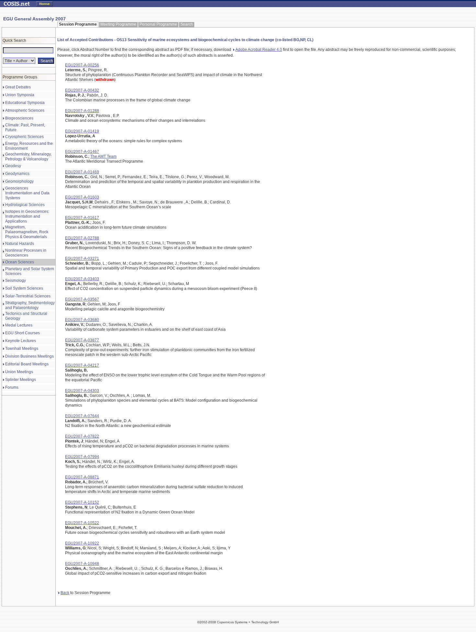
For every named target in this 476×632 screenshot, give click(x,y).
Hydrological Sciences (25, 204)
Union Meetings (19, 372)
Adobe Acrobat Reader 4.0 (258, 49)
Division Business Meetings (29, 356)
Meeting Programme (118, 24)
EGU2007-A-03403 (82, 279)
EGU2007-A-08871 (82, 477)
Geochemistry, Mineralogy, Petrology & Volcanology (28, 156)
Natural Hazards (19, 243)
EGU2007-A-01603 (82, 197)
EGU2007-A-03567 (82, 299)
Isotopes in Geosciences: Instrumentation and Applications (27, 216)
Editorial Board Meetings (27, 364)
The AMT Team (103, 156)
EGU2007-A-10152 (82, 502)
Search (186, 24)
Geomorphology (19, 181)
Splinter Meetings (20, 379)
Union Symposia (19, 95)
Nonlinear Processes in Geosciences (25, 253)
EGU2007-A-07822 (82, 436)
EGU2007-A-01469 (82, 172)
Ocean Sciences (19, 262)
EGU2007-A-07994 (82, 456)
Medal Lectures (18, 325)
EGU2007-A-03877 (82, 340)
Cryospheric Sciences (24, 136)
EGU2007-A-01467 (82, 151)
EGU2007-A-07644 (82, 416)
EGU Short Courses (22, 333)
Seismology (15, 280)
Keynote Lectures (20, 341)
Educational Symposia (25, 102)
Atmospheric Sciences (24, 110)
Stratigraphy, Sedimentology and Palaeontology (30, 305)
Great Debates (18, 87)
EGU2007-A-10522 (82, 523)
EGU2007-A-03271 (82, 258)
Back (65, 593)
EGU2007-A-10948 (82, 563)
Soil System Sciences (24, 288)
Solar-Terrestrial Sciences (28, 296)
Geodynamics (17, 173)
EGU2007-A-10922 (82, 543)
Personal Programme (158, 24)
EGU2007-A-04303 (82, 390)
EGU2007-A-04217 (82, 365)
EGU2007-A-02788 (82, 238)
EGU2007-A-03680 (82, 319)
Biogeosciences (19, 118)
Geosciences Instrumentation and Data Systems (27, 193)
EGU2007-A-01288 (82, 111)
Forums (11, 387)
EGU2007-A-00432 (82, 90)
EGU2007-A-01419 (82, 131)
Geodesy (13, 166)
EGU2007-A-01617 (82, 217)
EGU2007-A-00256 (82, 65)
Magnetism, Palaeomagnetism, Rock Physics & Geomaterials (26, 232)
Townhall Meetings (21, 348)
